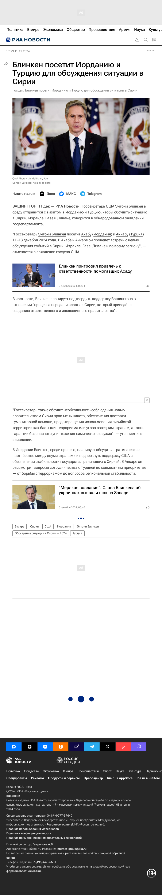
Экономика (51, 771)
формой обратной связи (23, 871)
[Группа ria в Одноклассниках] (60, 746)
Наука (120, 771)
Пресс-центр (93, 778)
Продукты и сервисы (64, 778)
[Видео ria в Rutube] (76, 746)
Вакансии (13, 795)
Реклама (37, 778)
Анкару (122, 234)
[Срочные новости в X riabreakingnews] (123, 746)
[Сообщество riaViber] (138, 746)
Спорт (107, 771)
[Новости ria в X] (107, 746)
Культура (135, 771)
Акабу (86, 234)
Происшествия (88, 771)
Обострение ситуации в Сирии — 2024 (41, 533)
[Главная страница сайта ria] (27, 40)
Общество (31, 771)
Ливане (98, 246)
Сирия (34, 526)
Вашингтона (122, 299)
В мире (19, 526)
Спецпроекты (16, 778)
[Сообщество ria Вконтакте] (45, 746)
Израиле (73, 246)
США (75, 252)
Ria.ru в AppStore (119, 778)
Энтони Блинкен (52, 234)
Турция (136, 234)
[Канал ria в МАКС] (14, 746)
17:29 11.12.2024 (18, 51)
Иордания (102, 234)
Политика (13, 771)
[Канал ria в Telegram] (92, 746)
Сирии (58, 246)
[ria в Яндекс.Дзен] (29, 746)
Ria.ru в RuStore (148, 778)
